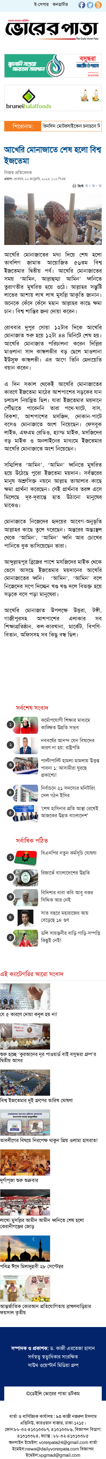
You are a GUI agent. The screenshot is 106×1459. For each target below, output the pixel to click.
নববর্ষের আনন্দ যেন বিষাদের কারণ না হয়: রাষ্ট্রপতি (67, 744)
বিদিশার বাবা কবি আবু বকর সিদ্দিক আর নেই (67, 896)
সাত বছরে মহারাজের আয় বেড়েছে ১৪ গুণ (64, 917)
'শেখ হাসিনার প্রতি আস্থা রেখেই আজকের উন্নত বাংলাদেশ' (69, 812)
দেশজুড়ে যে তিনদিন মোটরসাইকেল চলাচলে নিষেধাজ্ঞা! (56, 126)
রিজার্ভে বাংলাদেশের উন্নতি (65, 872)
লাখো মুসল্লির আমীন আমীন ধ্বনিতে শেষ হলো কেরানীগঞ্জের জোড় (42, 1223)
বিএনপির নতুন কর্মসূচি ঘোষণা (68, 853)
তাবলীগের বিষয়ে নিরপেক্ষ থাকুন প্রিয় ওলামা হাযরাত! (49, 1140)
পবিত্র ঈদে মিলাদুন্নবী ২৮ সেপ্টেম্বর (31, 1266)
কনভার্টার (60, 4)
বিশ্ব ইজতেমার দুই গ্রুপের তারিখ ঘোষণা (36, 1100)
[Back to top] (8, 1447)
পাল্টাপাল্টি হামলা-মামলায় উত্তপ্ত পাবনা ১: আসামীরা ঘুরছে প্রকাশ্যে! (70, 767)
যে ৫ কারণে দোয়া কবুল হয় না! (28, 1014)
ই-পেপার (41, 4)
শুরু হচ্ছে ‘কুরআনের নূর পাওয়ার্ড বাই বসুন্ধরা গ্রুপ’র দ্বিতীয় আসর (48, 1057)
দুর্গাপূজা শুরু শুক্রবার (19, 1180)
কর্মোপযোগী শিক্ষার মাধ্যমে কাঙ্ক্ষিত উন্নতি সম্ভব (65, 724)
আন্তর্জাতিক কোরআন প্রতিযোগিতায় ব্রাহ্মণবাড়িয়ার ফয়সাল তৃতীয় (45, 1309)
